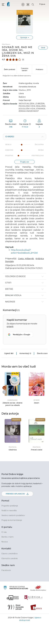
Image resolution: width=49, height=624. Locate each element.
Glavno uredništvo (9, 553)
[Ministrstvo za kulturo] (16, 588)
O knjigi (9, 136)
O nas (4, 532)
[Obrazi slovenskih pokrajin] (16, 607)
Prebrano (39, 69)
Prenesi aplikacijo (15, 494)
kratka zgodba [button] (25, 83)
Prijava (42, 4)
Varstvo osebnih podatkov (13, 515)
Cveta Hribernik (26, 258)
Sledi (43, 48)
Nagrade (10, 302)
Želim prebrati (9, 69)
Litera (21, 93)
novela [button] (36, 83)
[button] (3, 4)
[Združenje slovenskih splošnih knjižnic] (33, 597)
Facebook (6, 570)
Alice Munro (6, 44)
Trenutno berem (24, 69)
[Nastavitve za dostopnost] (23, 4)
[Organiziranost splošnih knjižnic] (38, 588)
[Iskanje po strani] (32, 4)
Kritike (9, 289)
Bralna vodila (13, 295)
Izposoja (23, 37)
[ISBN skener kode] (28, 4)
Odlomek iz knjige (15, 276)
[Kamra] (36, 607)
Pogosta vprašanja (9, 506)
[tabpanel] (24, 203)
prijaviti (10, 326)
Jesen (36, 403)
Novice (4, 542)
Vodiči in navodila (9, 510)
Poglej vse (24, 162)
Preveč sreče (36, 450)
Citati (8, 283)
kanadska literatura (27, 86)
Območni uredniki (9, 558)
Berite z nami (7, 537)
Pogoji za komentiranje (11, 520)
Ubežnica (13, 450)
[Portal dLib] (12, 598)
